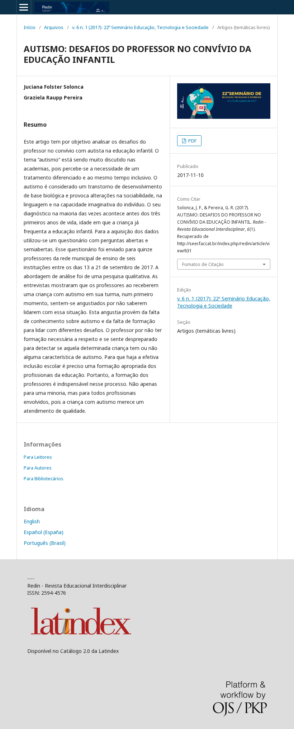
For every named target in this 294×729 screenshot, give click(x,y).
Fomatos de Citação (203, 264)
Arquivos (53, 27)
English (32, 521)
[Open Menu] (23, 7)
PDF (191, 140)
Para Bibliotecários (43, 478)
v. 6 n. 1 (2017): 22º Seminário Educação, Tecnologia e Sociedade (140, 27)
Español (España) (43, 532)
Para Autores (38, 467)
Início (29, 27)
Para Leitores (38, 457)
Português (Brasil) (45, 542)
